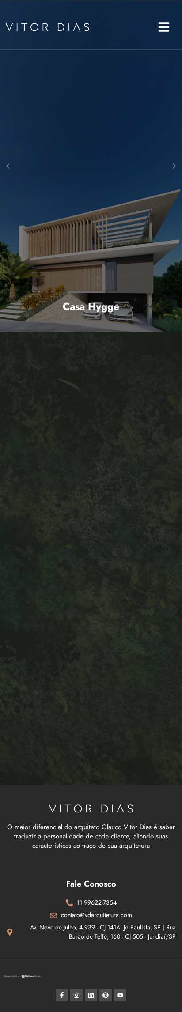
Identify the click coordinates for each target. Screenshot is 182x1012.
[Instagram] (76, 995)
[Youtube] (120, 995)
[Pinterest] (105, 995)
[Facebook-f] (62, 995)
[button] (164, 27)
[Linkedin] (91, 995)
